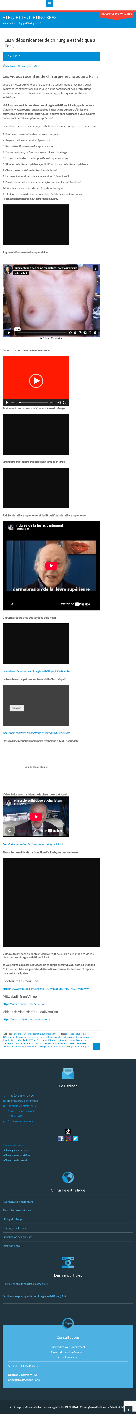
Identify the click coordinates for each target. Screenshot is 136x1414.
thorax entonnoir (23, 1046)
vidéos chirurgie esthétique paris (74, 1046)
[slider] (33, 402)
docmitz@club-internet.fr (22, 1100)
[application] (36, 381)
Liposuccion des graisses (17, 1236)
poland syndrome (56, 1043)
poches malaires (39, 1043)
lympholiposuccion (78, 1040)
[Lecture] (7, 402)
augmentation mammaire (20, 1037)
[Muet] (59, 402)
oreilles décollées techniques (17, 1043)
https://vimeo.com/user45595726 (23, 1003)
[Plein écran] (65, 402)
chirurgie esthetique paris (76, 1037)
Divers (56, 1033)
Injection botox (12, 1245)
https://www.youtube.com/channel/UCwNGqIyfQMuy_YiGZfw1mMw (46, 988)
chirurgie (18, 1033)
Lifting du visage (12, 1219)
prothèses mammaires (76, 1043)
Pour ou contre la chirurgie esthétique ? (26, 1283)
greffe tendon (40, 1040)
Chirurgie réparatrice (17, 1155)
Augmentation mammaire (18, 1201)
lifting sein (63, 1040)
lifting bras (53, 1040)
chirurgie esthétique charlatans (48, 1037)
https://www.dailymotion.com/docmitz (26, 1019)
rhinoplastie (8, 1046)
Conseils (48, 1033)
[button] (36, 381)
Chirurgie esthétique (33, 1033)
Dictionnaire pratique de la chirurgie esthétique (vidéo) (35, 1296)
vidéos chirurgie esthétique (45, 1046)
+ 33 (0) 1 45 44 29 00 (26, 1365)
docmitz (6, 1040)
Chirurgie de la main (16, 1160)
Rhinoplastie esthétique (17, 1210)
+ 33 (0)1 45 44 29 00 (21, 1095)
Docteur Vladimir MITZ (22, 1040)
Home (6, 23)
